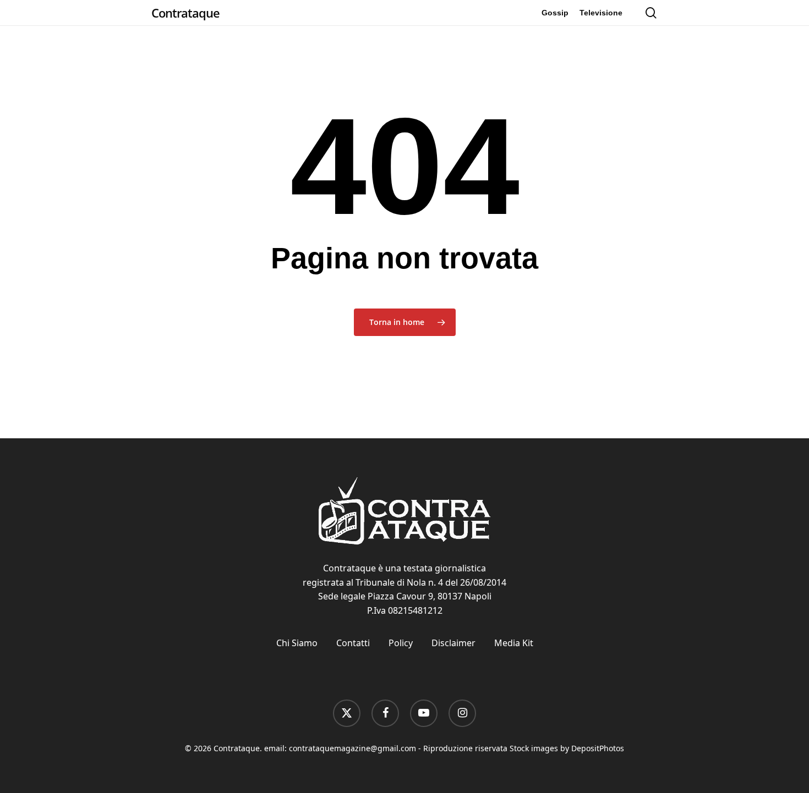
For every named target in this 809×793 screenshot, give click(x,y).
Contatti (353, 643)
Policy (401, 643)
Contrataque (185, 13)
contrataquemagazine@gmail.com (352, 748)
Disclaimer (453, 643)
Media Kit (513, 643)
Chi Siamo (297, 643)
